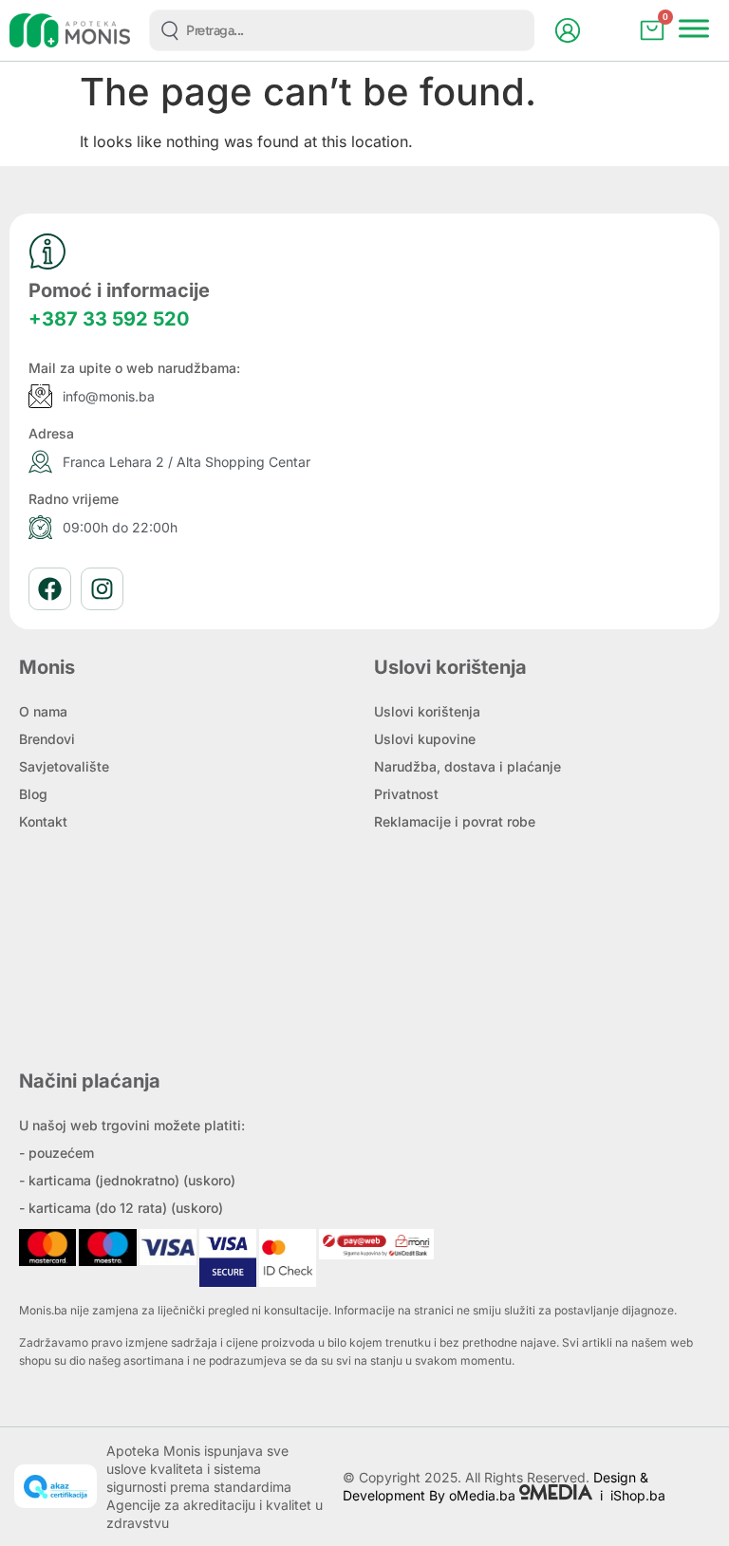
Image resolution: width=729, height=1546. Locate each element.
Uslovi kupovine (425, 739)
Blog (33, 794)
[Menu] (694, 28)
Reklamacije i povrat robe (454, 821)
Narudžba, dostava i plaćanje (467, 766)
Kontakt (43, 821)
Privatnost (406, 794)
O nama (43, 711)
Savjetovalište (64, 766)
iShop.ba (637, 1495)
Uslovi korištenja (427, 711)
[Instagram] (102, 589)
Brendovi (47, 739)
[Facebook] (49, 589)
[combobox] (341, 30)
